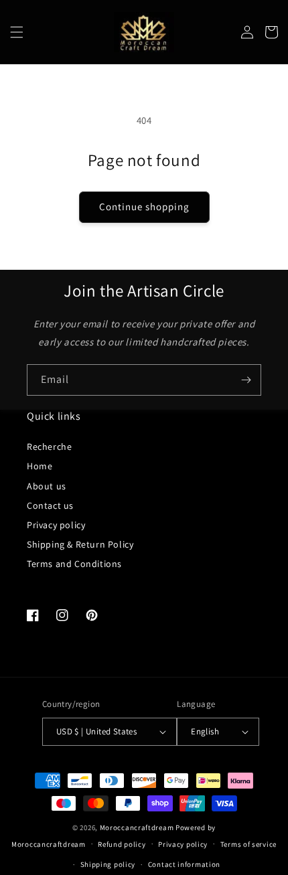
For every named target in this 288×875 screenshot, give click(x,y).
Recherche (49, 447)
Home (39, 466)
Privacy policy (56, 525)
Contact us (50, 505)
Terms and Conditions (74, 564)
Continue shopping (144, 206)
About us (46, 486)
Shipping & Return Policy (80, 544)
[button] (16, 32)
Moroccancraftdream (137, 827)
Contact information (184, 864)
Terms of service (248, 844)
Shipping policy (108, 864)
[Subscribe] (246, 380)
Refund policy (121, 844)
